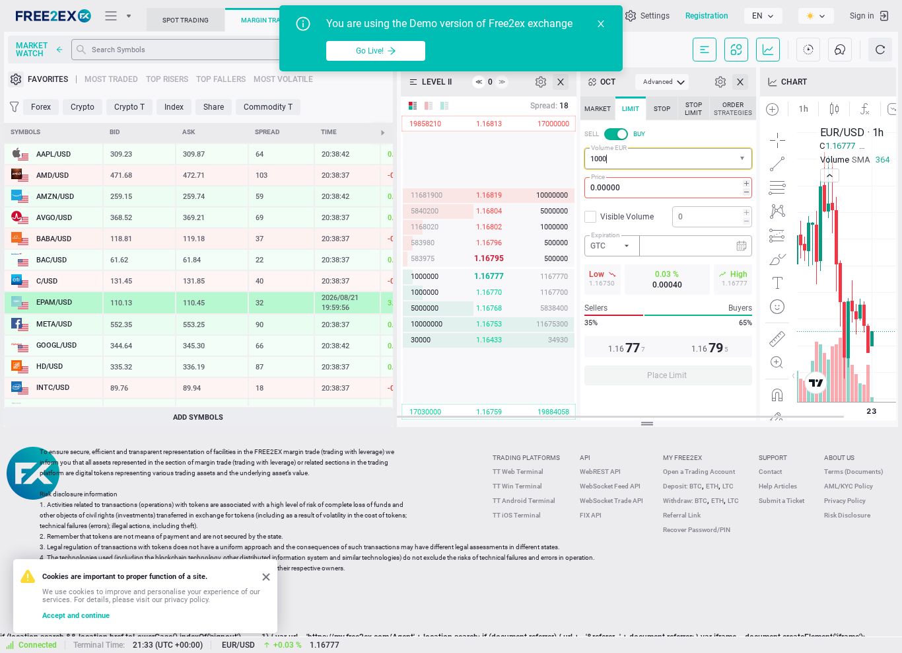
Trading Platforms (526, 457)
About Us (839, 457)
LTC (728, 486)
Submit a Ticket (781, 500)
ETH (712, 486)
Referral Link (682, 515)
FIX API (591, 515)
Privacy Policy (845, 500)
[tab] (597, 108)
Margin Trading (268, 20)
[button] (743, 159)
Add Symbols (198, 417)
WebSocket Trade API (611, 500)
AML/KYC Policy (848, 486)
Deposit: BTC (682, 486)
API (585, 457)
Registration (706, 15)
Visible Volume (627, 216)
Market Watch (32, 49)
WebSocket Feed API (610, 486)
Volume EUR (609, 147)
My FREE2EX (682, 457)
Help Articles (778, 486)
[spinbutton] (668, 187)
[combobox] (668, 158)
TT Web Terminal (518, 471)
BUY (639, 133)
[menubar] (662, 82)
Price (598, 176)
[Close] (600, 23)
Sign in (862, 15)
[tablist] (668, 244)
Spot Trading (185, 20)
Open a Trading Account (699, 471)
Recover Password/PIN (696, 529)
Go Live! (370, 51)
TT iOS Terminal (517, 515)
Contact (770, 471)
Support (773, 457)
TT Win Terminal (517, 486)
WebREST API (600, 471)
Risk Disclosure (847, 515)
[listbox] (763, 16)
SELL (591, 133)
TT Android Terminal (524, 500)
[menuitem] (662, 82)
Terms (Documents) (854, 471)
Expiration (605, 235)
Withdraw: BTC (685, 500)
